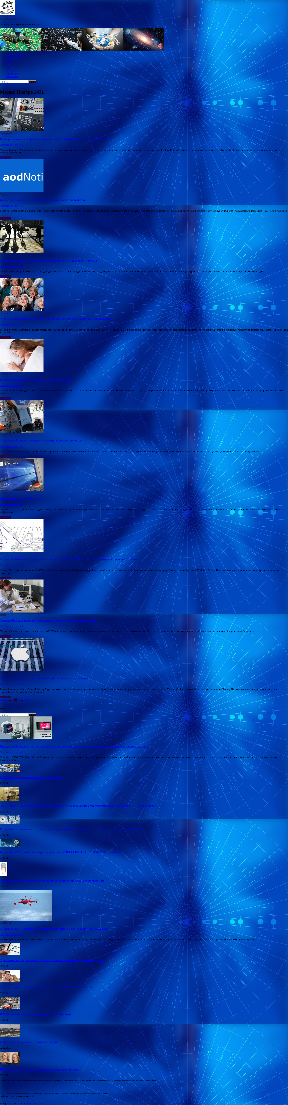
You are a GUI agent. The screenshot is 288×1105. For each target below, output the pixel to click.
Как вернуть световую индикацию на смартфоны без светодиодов (43, 199)
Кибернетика (13, 57)
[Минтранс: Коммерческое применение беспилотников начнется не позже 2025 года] (26, 920)
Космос (10, 60)
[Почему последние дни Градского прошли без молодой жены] (10, 1063)
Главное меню (7, 84)
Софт (8, 68)
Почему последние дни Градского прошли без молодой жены (40, 1069)
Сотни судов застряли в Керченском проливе (29, 1041)
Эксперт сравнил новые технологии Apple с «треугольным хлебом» (44, 678)
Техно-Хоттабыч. (9, 19)
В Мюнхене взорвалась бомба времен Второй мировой (35, 1014)
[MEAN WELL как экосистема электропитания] (10, 771)
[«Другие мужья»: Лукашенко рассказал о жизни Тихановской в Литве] (10, 981)
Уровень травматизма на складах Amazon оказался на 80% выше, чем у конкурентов (56, 318)
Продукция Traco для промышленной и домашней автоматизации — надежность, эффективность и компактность (74, 746)
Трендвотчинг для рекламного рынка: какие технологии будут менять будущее (52, 960)
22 (12, 699)
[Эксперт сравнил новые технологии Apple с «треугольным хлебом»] (144, 654)
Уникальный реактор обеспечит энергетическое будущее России (41, 440)
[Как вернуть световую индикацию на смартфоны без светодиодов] (144, 176)
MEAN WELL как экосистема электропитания (30, 777)
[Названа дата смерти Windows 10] (144, 475)
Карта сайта (12, 76)
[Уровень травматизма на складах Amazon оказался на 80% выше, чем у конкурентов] (144, 295)
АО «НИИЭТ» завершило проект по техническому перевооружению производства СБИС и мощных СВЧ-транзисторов (78, 805)
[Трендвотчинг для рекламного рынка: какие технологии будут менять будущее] (10, 954)
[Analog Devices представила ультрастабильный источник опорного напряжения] (3, 875)
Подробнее (5, 157)
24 (18, 699)
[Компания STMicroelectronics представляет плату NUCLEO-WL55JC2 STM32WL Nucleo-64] (10, 846)
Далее (29, 699)
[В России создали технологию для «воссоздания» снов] (144, 356)
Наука (9, 63)
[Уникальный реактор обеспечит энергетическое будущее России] (144, 416)
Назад (3, 699)
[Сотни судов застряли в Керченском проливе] (10, 1036)
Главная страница (15, 55)
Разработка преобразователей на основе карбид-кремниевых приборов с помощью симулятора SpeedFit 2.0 (70, 829)
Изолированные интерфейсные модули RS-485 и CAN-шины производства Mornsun (55, 139)
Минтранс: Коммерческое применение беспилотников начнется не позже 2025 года (54, 928)
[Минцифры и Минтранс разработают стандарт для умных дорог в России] (144, 237)
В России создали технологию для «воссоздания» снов (35, 379)
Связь (9, 65)
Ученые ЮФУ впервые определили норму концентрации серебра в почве (48, 620)
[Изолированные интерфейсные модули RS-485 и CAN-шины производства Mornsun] (144, 115)
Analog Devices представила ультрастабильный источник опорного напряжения (52, 880)
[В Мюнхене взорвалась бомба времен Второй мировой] (10, 1008)
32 (24, 699)
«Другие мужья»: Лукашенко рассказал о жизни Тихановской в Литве (46, 987)
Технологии (12, 71)
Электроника (13, 73)
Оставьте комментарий (11, 145)
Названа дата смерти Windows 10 (22, 498)
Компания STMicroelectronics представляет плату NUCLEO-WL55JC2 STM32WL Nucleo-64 (59, 852)
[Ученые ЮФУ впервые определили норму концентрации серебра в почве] (144, 596)
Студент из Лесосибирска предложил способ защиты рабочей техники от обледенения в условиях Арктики (69, 559)
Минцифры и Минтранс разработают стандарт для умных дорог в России (48, 260)
